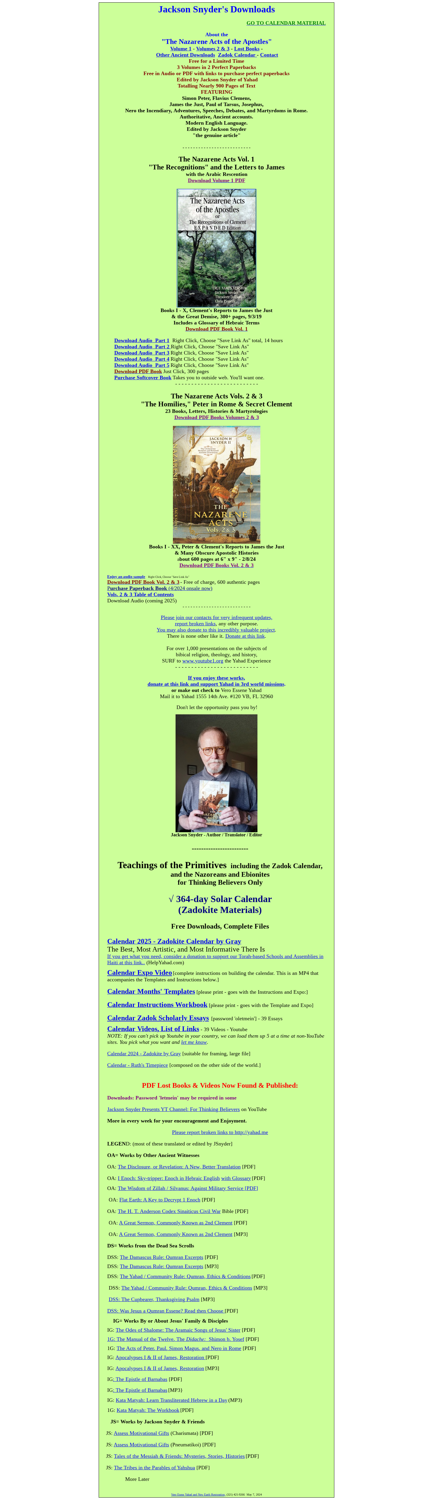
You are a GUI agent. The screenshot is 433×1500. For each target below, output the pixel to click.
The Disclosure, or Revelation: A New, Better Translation (179, 1167)
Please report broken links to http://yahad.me (220, 1132)
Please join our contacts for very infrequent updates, (216, 617)
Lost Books (247, 49)
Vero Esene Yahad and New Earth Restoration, (198, 1494)
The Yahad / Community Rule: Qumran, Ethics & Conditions (185, 1276)
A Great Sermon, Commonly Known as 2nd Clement (175, 1223)
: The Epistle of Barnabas (140, 1390)
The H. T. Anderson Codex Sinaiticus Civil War (169, 1211)
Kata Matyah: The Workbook (148, 1410)
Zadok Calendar (237, 55)
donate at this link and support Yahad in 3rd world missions (216, 684)
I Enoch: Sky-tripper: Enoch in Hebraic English (169, 1178)
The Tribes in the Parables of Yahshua (154, 1468)
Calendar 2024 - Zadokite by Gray (144, 1053)
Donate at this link (245, 636)
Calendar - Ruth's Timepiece (137, 1065)
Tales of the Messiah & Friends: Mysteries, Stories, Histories (179, 1456)
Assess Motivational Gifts (141, 1433)
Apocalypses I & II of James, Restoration (159, 1357)
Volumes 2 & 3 (212, 49)
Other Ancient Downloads (185, 55)
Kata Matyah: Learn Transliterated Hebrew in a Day (171, 1400)
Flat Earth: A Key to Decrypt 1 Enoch (159, 1200)
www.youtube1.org (202, 661)
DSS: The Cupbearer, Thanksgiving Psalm (154, 1299)
